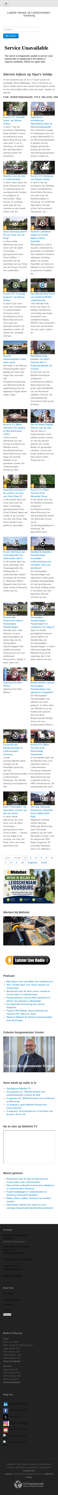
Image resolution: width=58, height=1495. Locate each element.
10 (22, 862)
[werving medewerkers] (29, 930)
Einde (44, 862)
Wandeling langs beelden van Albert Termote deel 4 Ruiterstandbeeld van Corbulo (41, 362)
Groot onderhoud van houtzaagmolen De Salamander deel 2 (14, 555)
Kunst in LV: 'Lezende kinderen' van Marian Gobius (14, 297)
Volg (11, 1429)
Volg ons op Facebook (18, 1410)
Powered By (29, 1484)
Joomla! (8, 1474)
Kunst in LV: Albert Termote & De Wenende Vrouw (40, 493)
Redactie (7, 1314)
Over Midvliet (9, 1293)
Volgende (32, 862)
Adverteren (8, 1305)
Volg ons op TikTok (17, 1435)
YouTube (24, 1429)
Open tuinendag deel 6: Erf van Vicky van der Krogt (15, 234)
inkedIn (18, 1403)
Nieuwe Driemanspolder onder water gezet (14, 359)
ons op (16, 1429)
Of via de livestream (11, 1361)
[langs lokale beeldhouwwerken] (29, 886)
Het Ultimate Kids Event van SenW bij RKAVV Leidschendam (43, 297)
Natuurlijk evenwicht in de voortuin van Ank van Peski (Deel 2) (14, 493)
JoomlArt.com (29, 1471)
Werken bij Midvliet (11, 1300)
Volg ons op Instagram (18, 1422)
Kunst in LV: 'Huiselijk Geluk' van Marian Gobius (14, 120)
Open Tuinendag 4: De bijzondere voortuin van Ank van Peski (15, 810)
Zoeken (12, 36)
